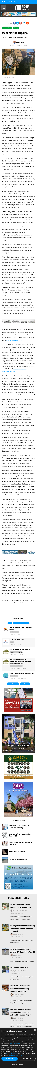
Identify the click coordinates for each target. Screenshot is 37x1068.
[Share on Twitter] (17, 23)
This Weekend (25, 623)
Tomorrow (16, 623)
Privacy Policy (22, 1055)
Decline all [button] (27, 1059)
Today (9, 623)
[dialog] (18, 1048)
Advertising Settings (12, 1053)
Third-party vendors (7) (15, 1043)
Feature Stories (7, 28)
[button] (18, 1064)
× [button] (35, 1030)
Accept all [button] (9, 1059)
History (16, 28)
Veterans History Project (14, 340)
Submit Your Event (13, 684)
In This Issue (31, 750)
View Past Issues (7, 750)
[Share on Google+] (20, 23)
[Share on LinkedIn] (24, 23)
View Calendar (25, 684)
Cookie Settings (13, 1055)
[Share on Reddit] (27, 23)
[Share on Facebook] (14, 23)
